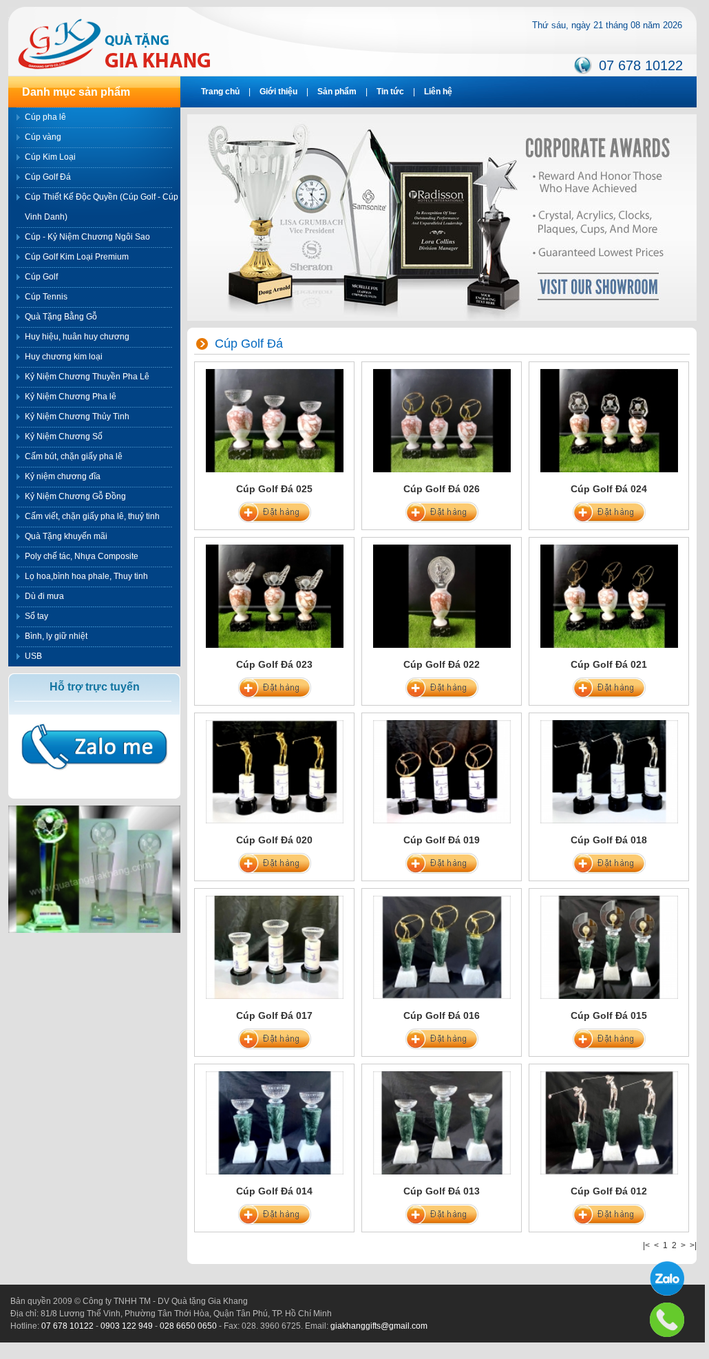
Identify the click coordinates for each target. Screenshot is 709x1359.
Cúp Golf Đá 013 (441, 1191)
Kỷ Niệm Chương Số (64, 436)
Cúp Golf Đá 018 (609, 839)
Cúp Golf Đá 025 (274, 488)
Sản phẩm (337, 91)
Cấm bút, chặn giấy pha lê (74, 456)
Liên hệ (438, 91)
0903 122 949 (126, 1326)
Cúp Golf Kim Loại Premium (77, 257)
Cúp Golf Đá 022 (441, 664)
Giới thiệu (278, 91)
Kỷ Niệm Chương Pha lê (70, 396)
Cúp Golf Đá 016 (441, 1015)
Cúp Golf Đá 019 (441, 839)
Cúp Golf (41, 277)
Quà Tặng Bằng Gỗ (61, 317)
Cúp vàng (43, 137)
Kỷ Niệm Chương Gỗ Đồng (75, 496)
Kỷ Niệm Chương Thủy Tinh (77, 416)
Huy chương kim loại (64, 356)
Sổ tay (36, 616)
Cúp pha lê (45, 117)
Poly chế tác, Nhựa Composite (81, 556)
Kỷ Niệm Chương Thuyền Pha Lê (87, 376)
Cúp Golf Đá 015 (609, 1015)
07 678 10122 (641, 65)
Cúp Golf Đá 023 (274, 664)
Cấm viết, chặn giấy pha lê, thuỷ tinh (92, 516)
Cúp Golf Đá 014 (274, 1191)
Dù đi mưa (44, 596)
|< (646, 1245)
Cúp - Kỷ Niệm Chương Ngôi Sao (87, 237)
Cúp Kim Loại (50, 157)
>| (693, 1245)
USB (33, 656)
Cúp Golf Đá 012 (609, 1191)
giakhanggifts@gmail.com (378, 1326)
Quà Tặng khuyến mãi (66, 536)
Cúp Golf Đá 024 (609, 488)
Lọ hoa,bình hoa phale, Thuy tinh (86, 576)
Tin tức (390, 91)
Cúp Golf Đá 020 (274, 839)
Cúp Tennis (46, 297)
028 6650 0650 (188, 1326)
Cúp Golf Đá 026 (441, 488)
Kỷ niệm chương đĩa (62, 476)
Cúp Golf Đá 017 (274, 1015)
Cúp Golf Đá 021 (609, 664)
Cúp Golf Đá (48, 177)
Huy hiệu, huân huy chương (77, 336)
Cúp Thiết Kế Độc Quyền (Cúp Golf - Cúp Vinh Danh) (101, 207)
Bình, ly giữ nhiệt (56, 636)
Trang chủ (220, 91)
